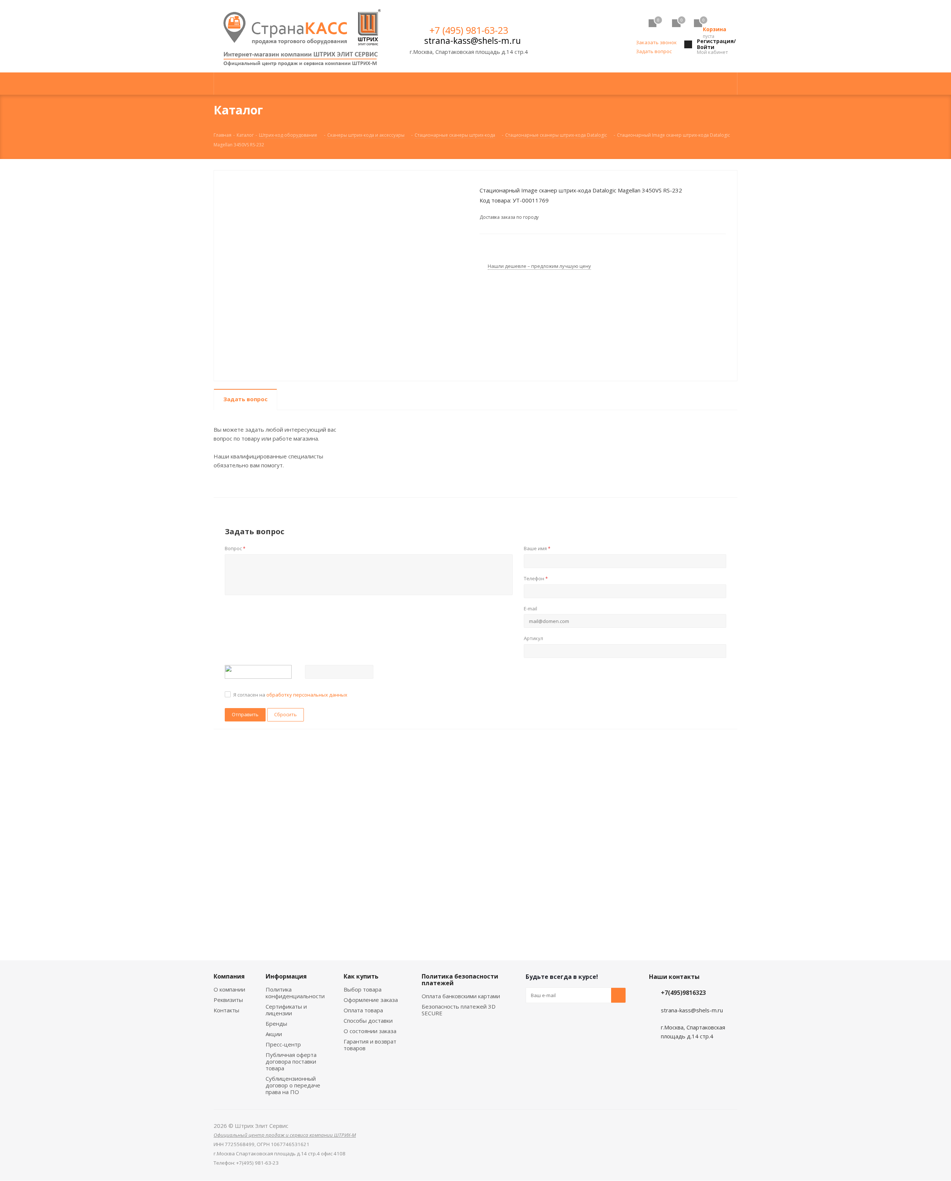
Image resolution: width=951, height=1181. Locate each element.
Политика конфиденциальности (295, 993)
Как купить (361, 976)
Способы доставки (368, 1020)
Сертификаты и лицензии (286, 1010)
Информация (286, 976)
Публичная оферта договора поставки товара (291, 1061)
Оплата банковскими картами (461, 996)
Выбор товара (363, 989)
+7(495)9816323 (683, 993)
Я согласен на (290, 694)
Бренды (276, 1023)
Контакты (226, 1010)
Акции (274, 1034)
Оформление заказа (371, 999)
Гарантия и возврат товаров (370, 1045)
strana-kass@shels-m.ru (472, 40)
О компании (229, 989)
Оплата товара (363, 1010)
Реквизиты (228, 999)
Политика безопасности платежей (460, 979)
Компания (229, 976)
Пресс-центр (283, 1044)
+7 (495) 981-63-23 (468, 30)
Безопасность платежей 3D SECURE (459, 1010)
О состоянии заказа (370, 1031)
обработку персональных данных (306, 694)
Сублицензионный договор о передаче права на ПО (293, 1085)
